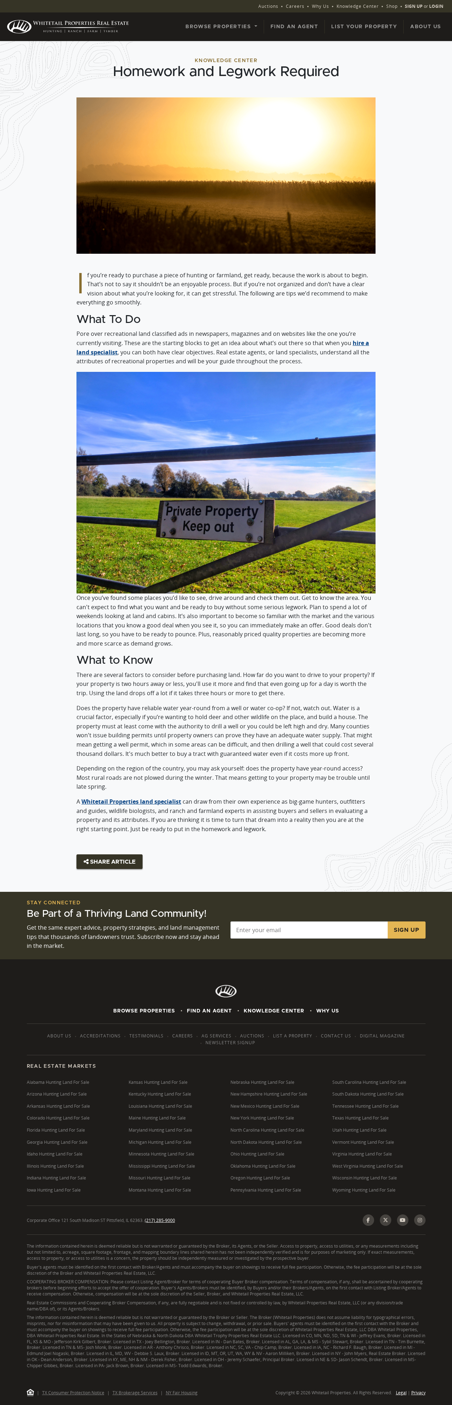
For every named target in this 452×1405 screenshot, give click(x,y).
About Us (425, 26)
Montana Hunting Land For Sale (160, 1190)
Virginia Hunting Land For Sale (362, 1154)
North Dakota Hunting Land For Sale (266, 1142)
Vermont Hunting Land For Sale (363, 1142)
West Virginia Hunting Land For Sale (367, 1166)
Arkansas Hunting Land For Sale (58, 1106)
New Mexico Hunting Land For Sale (264, 1106)
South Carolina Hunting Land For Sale (369, 1082)
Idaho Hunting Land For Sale (55, 1154)
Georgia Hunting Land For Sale (57, 1142)
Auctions (268, 6)
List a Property (292, 1036)
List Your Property (364, 26)
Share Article (112, 862)
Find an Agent (294, 26)
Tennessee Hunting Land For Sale (365, 1106)
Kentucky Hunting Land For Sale (160, 1094)
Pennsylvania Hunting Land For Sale (265, 1190)
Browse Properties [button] (219, 26)
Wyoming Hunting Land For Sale (364, 1190)
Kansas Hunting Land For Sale (158, 1082)
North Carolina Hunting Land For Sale (267, 1130)
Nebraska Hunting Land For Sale (262, 1082)
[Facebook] (368, 1220)
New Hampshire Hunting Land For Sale (268, 1094)
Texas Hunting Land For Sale (360, 1118)
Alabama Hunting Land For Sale (58, 1082)
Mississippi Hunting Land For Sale (162, 1166)
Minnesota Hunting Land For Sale (161, 1154)
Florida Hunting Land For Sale (56, 1130)
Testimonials (146, 1036)
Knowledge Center (358, 6)
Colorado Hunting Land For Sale (58, 1118)
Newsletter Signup (230, 1043)
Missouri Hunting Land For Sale (159, 1178)
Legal (401, 1393)
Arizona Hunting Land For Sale (57, 1094)
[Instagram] (420, 1220)
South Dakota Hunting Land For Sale (368, 1094)
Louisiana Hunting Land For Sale (160, 1106)
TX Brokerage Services (135, 1393)
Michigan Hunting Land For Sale (160, 1142)
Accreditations (100, 1036)
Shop (392, 6)
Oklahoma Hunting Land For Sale (262, 1166)
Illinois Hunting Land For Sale (55, 1166)
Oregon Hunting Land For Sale (260, 1178)
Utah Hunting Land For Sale (359, 1130)
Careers (295, 6)
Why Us (320, 6)
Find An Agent (209, 1011)
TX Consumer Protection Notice (73, 1393)
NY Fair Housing (182, 1393)
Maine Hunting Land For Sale (157, 1118)
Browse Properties (144, 1011)
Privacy (418, 1393)
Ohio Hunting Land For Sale (257, 1154)
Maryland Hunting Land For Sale (160, 1130)
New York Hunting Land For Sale (262, 1118)
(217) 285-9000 (160, 1220)
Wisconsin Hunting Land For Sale (364, 1178)
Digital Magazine (382, 1036)
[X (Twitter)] (385, 1220)
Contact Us (336, 1036)
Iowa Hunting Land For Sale (54, 1190)
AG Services (217, 1036)
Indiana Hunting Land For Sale (56, 1178)
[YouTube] (402, 1220)
